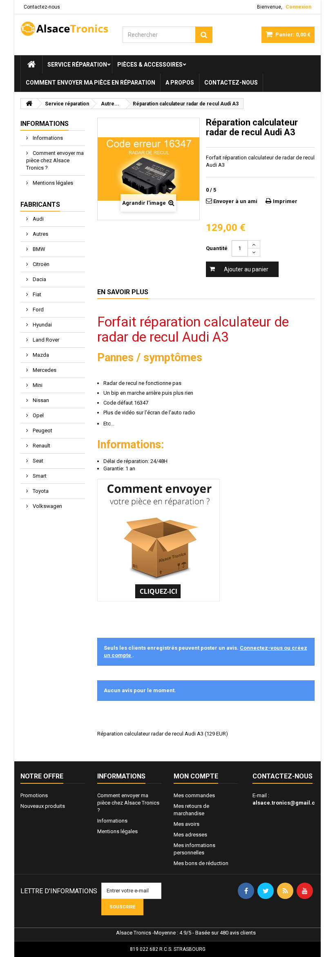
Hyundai (41, 325)
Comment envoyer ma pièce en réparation (90, 82)
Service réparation (77, 64)
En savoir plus (122, 292)
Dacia (38, 279)
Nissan (40, 400)
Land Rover (45, 340)
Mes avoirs (186, 824)
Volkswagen (46, 506)
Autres (39, 234)
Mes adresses (190, 835)
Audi (37, 219)
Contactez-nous (42, 7)
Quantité (217, 248)
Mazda (40, 355)
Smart (39, 476)
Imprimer (285, 201)
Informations (44, 123)
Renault (40, 446)
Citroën (40, 264)
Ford (37, 309)
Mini (36, 385)
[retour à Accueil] (29, 103)
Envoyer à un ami (235, 201)
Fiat (36, 294)
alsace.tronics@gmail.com (287, 803)
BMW (38, 249)
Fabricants (40, 204)
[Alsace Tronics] (65, 28)
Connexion (298, 7)
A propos (179, 82)
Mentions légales (52, 183)
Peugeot (41, 430)
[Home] (31, 65)
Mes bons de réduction (201, 863)
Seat (37, 461)
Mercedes (43, 370)
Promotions (34, 795)
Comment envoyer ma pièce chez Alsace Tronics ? (55, 160)
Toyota (40, 491)
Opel (37, 415)
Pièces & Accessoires (150, 64)
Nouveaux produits (42, 806)
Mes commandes (194, 795)
